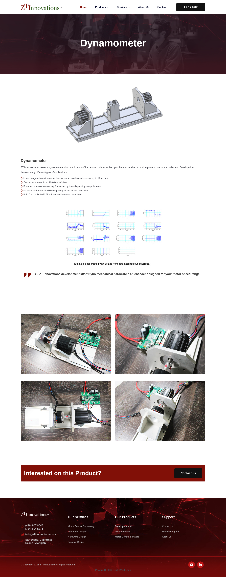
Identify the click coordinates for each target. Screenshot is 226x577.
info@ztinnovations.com (40, 534)
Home (83, 7)
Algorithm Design (77, 531)
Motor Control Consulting (81, 526)
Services (122, 7)
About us (166, 536)
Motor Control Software (127, 536)
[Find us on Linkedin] (200, 564)
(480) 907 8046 (34, 525)
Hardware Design (77, 536)
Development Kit (123, 526)
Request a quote (171, 531)
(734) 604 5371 (34, 528)
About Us (143, 7)
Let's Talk (191, 7)
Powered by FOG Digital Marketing (113, 570)
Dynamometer (122, 531)
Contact (161, 7)
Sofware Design (76, 542)
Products (100, 7)
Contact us (188, 473)
